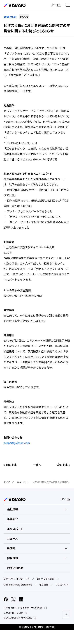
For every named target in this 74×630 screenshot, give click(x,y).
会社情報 (12, 509)
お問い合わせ (15, 568)
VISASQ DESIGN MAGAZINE (18, 617)
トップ (7, 482)
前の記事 (11, 465)
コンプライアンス (45, 579)
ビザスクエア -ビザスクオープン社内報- (23, 608)
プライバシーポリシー (14, 579)
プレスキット (62, 585)
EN (59, 5)
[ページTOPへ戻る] (66, 614)
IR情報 (11, 548)
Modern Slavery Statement (18, 585)
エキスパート (15, 529)
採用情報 (12, 558)
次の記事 (62, 465)
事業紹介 (12, 519)
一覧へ (37, 465)
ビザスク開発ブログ (13, 613)
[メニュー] (68, 5)
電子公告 (43, 585)
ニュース (21, 482)
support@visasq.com (17, 443)
